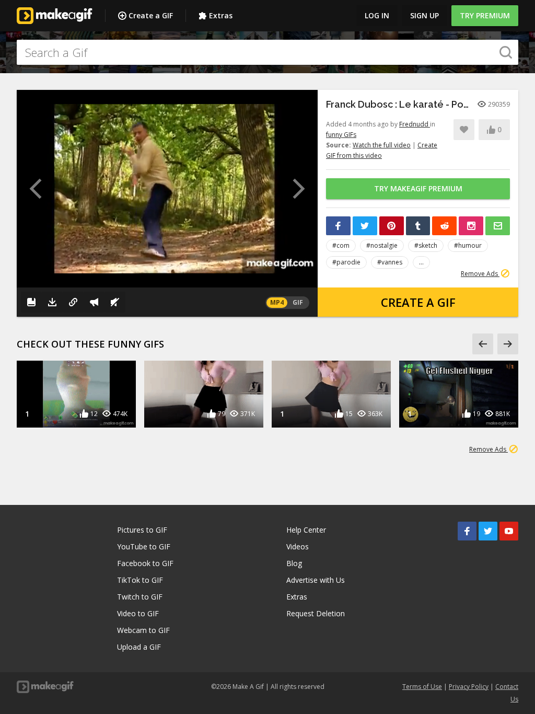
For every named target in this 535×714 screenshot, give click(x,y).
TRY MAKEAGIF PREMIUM (418, 188)
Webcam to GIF (143, 630)
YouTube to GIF (143, 546)
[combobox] (267, 52)
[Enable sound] (114, 302)
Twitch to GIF (139, 597)
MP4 (277, 302)
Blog (294, 563)
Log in (377, 15)
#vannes (389, 262)
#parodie (346, 262)
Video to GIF (138, 613)
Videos (297, 546)
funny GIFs (341, 134)
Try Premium (485, 15)
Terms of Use (422, 686)
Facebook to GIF (145, 563)
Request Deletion (315, 613)
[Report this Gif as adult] (94, 302)
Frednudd (414, 124)
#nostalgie (382, 245)
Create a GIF (151, 15)
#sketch (425, 245)
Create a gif (418, 302)
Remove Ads (480, 273)
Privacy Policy (469, 686)
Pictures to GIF (142, 530)
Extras (220, 15)
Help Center (306, 530)
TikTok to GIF (140, 580)
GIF (298, 302)
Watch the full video (382, 145)
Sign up (424, 15)
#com (341, 245)
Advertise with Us (315, 580)
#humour (468, 245)
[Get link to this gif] (73, 302)
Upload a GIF (139, 647)
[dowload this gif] (52, 302)
